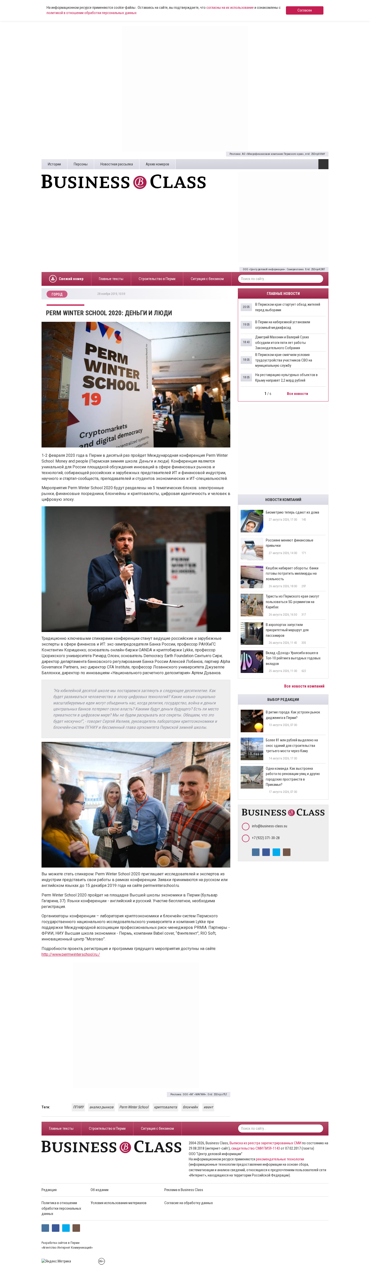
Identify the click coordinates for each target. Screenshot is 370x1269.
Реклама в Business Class (183, 1190)
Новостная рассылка (116, 164)
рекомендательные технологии (280, 1159)
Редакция (49, 1190)
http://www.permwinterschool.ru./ (71, 954)
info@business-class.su (269, 826)
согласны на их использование (230, 7)
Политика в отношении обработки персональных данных (61, 1208)
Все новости (298, 393)
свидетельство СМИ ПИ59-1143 (255, 1148)
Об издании (99, 1190)
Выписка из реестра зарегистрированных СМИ (265, 1143)
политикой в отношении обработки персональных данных (92, 13)
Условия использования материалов (118, 1203)
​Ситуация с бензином (207, 279)
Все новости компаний (304, 686)
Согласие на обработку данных (188, 1203)
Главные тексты (111, 279)
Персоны (81, 164)
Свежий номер (71, 279)
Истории (54, 164)
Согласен (305, 10)
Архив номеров (157, 164)
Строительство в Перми (157, 279)
